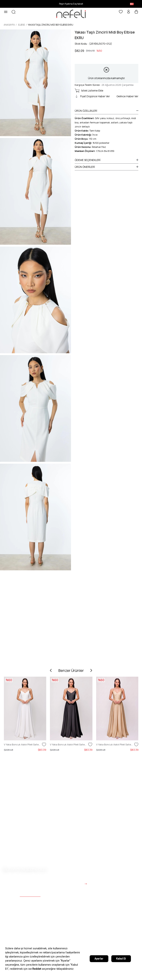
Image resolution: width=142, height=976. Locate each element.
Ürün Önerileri (85, 167)
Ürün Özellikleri (86, 110)
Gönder (76, 883)
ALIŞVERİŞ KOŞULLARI (76, 939)
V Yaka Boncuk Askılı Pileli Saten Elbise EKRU (22, 744)
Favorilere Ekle (44, 744)
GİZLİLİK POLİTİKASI (18, 939)
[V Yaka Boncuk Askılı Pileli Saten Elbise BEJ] (117, 708)
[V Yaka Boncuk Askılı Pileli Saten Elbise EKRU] (25, 708)
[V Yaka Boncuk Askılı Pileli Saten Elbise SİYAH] (71, 708)
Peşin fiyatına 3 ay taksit (71, 3)
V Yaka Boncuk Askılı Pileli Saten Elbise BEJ (114, 744)
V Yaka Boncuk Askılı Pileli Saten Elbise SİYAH (68, 744)
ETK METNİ (46, 939)
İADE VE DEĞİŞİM (111, 939)
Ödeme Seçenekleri (87, 160)
